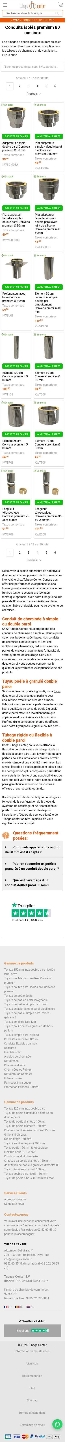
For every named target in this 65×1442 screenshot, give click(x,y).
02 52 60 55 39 (47, 1229)
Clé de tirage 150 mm (17, 1139)
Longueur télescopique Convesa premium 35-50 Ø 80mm (49, 514)
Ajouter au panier (16, 136)
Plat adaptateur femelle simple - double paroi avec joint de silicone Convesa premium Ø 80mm (47, 224)
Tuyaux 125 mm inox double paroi (25, 1108)
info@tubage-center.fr (18, 1259)
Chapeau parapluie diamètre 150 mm (27, 1160)
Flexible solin (12, 1052)
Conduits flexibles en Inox (20, 1043)
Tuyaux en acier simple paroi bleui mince (29, 1008)
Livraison (32, 1363)
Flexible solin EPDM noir (19, 1152)
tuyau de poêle (36, 708)
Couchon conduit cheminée (21, 1156)
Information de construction (32, 1351)
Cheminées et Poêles (18, 1069)
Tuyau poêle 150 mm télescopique (26, 1147)
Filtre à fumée (13, 1078)
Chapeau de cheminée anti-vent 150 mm (29, 1130)
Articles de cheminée (17, 1056)
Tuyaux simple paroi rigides (21, 1035)
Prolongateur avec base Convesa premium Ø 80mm (13, 297)
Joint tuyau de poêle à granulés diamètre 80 (31, 1165)
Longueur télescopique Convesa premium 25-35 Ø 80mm (16, 514)
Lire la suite (9, 55)
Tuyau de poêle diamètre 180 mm (25, 1126)
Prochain (32, 93)
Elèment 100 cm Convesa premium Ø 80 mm (15, 376)
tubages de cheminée (20, 50)
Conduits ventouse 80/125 (21, 1039)
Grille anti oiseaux (15, 1134)
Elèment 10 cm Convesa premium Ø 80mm (47, 444)
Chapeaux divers (14, 1065)
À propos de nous (15, 1199)
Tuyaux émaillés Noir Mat (20, 1022)
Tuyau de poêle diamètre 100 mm (25, 1121)
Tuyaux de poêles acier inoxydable (26, 1000)
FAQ (32, 1388)
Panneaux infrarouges (18, 1082)
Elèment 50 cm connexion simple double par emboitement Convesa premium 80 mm (48, 302)
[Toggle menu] (5, 5)
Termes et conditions (32, 1412)
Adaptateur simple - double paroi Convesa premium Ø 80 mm (16, 146)
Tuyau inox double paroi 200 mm (24, 1143)
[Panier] (60, 5)
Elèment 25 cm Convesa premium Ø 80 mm (15, 444)
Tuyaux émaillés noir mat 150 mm (25, 1169)
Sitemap (32, 1400)
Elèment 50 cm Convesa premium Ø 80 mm (47, 376)
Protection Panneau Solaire (21, 1087)
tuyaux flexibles (12, 767)
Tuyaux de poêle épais (18, 995)
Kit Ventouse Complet (18, 1074)
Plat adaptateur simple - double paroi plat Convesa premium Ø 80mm (48, 148)
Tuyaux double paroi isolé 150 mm (25, 1173)
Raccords (10, 1048)
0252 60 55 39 (13, 1263)
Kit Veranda (11, 1061)
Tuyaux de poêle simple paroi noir (25, 1004)
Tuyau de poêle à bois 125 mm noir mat (29, 1178)
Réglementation (32, 1376)
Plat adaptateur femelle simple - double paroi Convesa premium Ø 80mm (16, 220)
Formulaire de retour (32, 1425)
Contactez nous (14, 1203)
